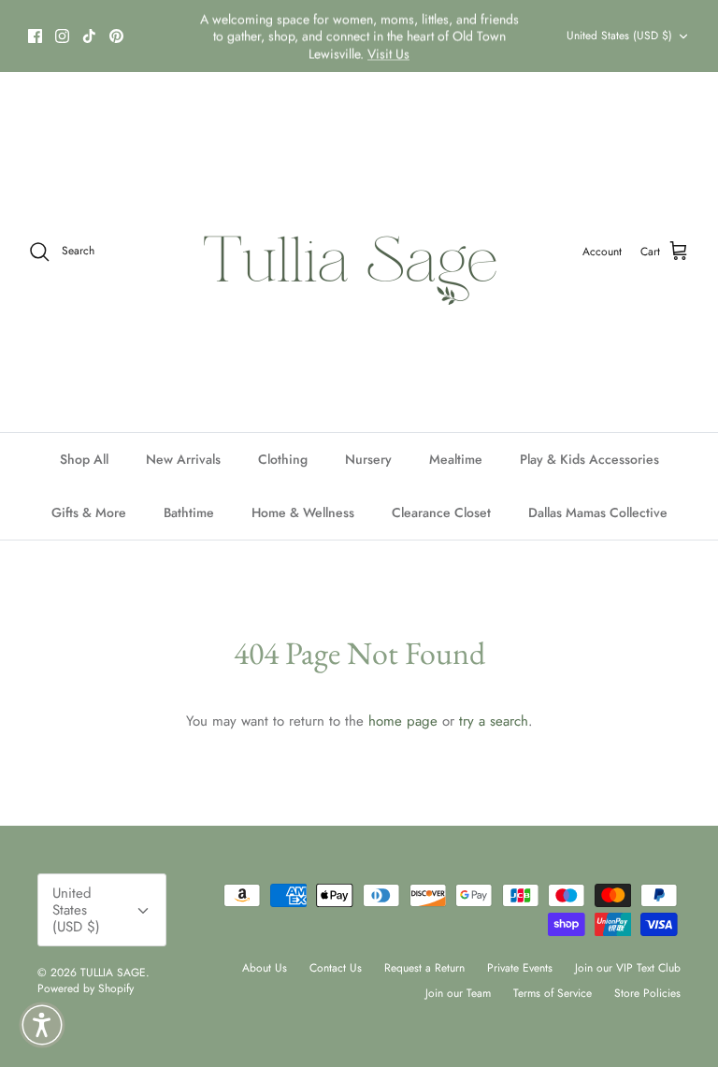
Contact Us (335, 967)
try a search (493, 721)
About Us (264, 967)
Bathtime (189, 512)
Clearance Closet (441, 512)
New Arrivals (183, 459)
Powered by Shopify (85, 988)
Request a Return (424, 967)
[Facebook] (35, 36)
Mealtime (455, 459)
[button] (42, 1025)
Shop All (84, 459)
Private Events (520, 967)
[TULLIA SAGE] (359, 252)
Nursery (368, 459)
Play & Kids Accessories (589, 459)
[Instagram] (62, 36)
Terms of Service (552, 993)
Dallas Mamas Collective (598, 512)
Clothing (283, 459)
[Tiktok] (89, 36)
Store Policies (647, 993)
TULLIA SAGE (113, 972)
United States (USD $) (619, 35)
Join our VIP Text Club (628, 967)
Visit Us (388, 53)
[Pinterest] (116, 36)
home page (403, 721)
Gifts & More (88, 512)
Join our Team (458, 993)
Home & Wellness (302, 512)
